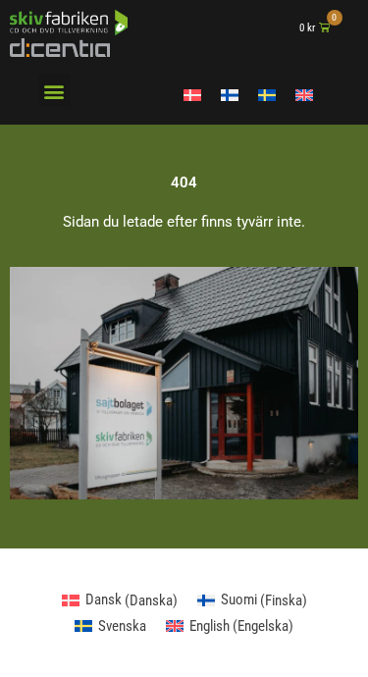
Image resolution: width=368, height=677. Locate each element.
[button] (54, 91)
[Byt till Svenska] (267, 95)
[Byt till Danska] (192, 95)
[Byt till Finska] (229, 95)
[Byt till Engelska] (304, 95)
